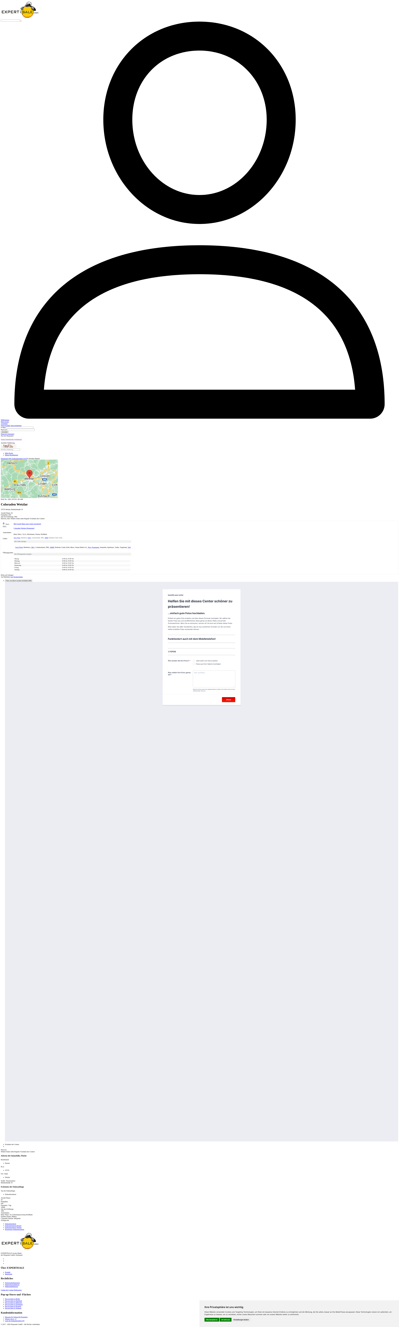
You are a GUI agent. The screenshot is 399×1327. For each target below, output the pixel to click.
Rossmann (95, 547)
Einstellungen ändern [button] (241, 1320)
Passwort (4, 430)
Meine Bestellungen (11, 455)
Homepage (4, 458)
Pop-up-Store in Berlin (12, 1299)
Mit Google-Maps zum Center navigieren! (27, 524)
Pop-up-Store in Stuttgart (13, 1308)
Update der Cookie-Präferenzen (11, 1290)
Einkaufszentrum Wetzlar (13, 1227)
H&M (46, 538)
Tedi (129, 547)
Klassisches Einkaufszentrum (14, 1229)
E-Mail (3, 427)
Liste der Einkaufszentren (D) (14, 1321)
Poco (89, 547)
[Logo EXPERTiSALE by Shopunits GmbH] (20, 18)
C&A (29, 538)
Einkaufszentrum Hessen (13, 1226)
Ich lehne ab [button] (225, 1320)
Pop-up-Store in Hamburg (13, 1301)
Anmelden (5, 432)
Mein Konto (9, 453)
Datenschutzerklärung (12, 1285)
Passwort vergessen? (7, 434)
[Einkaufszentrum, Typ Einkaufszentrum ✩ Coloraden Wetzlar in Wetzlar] (29, 497)
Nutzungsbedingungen (12, 1283)
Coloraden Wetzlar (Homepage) (24, 528)
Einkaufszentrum (10, 1224)
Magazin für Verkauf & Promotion (16, 1317)
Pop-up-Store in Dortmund (14, 1304)
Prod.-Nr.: (4, 499)
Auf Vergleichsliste (16, 577)
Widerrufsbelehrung (11, 1286)
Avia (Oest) (17, 538)
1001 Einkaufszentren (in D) (17, 458)
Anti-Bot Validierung (8, 443)
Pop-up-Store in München (13, 1303)
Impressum (8, 1274)
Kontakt (7, 1272)
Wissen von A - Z (10, 1319)
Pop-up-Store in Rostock (13, 1306)
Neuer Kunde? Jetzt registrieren (11, 425)
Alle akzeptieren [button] (212, 1320)
